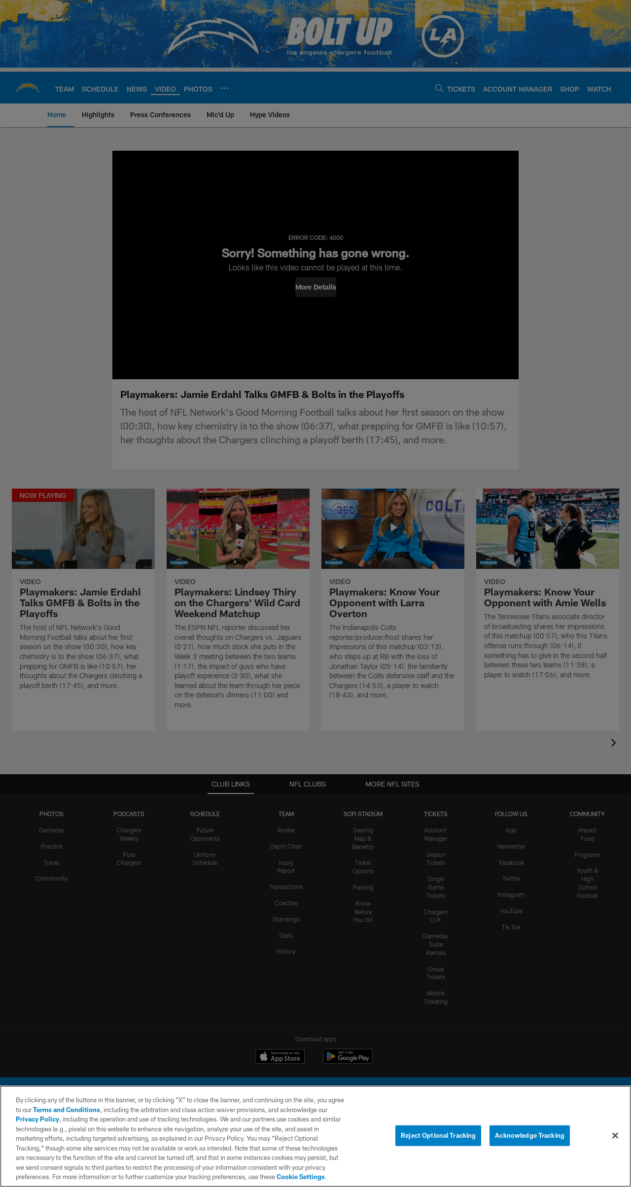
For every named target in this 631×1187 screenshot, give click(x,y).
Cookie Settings (301, 1177)
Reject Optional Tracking (438, 1135)
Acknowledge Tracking (529, 1135)
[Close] (615, 1136)
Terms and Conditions (66, 1110)
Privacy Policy (37, 1119)
